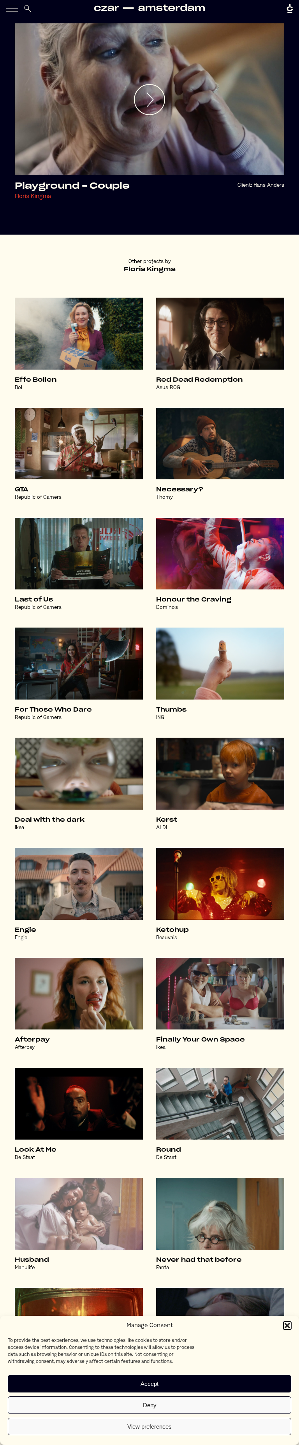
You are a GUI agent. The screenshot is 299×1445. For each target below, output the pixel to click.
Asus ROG (168, 387)
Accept (149, 1383)
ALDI (161, 827)
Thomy (164, 497)
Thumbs (171, 710)
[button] (287, 1325)
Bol (18, 387)
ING (160, 717)
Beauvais (166, 937)
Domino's (167, 607)
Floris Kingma (33, 197)
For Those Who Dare (53, 710)
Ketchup (172, 930)
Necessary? (179, 490)
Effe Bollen (36, 380)
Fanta (162, 1267)
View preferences (149, 1426)
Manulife (25, 1267)
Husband (32, 1260)
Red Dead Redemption (199, 380)
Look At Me (35, 1150)
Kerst (166, 820)
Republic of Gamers (38, 497)
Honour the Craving (193, 600)
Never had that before (199, 1260)
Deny (150, 1405)
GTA (21, 490)
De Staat (25, 1157)
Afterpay (32, 1040)
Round (168, 1150)
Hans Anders (268, 185)
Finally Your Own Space (200, 1040)
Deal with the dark (49, 820)
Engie (25, 930)
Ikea (19, 827)
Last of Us (34, 600)
